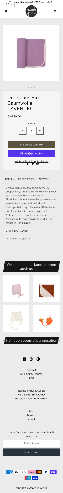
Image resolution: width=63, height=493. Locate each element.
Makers (31, 415)
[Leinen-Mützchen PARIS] (16, 288)
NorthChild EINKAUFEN (31, 390)
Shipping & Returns (31, 373)
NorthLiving (41, 487)
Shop (31, 411)
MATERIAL (44, 179)
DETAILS (9, 179)
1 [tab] (28, 87)
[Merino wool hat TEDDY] (16, 318)
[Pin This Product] (37, 163)
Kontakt (31, 370)
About (31, 419)
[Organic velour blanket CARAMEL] (46, 288)
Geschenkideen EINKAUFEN (31, 398)
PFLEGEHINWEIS (26, 179)
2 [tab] (31, 87)
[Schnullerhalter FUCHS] (46, 318)
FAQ (31, 377)
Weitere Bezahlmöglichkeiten (31, 161)
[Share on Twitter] (33, 163)
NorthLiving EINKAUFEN (31, 394)
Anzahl (31, 123)
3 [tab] (34, 87)
